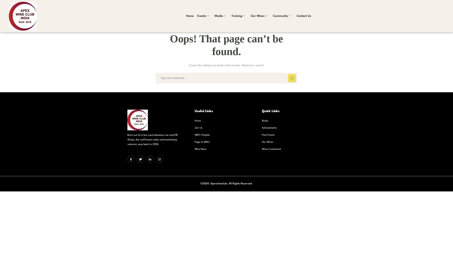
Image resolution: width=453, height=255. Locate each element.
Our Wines (258, 16)
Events (201, 16)
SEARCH (292, 78)
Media (219, 16)
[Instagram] (159, 159)
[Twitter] (140, 159)
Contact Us (304, 16)
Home (190, 16)
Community (280, 16)
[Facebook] (130, 159)
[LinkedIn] (150, 159)
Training (236, 16)
